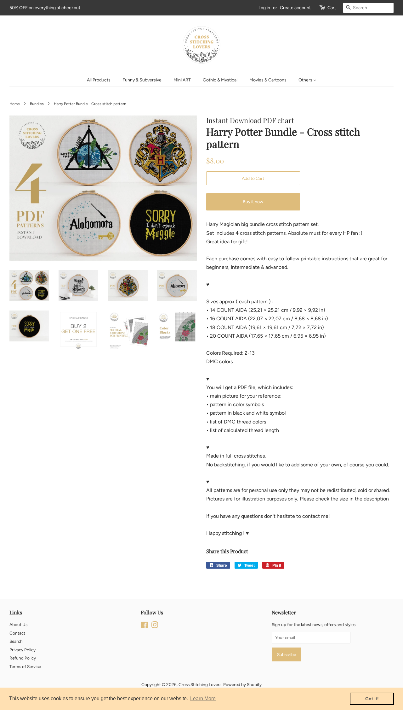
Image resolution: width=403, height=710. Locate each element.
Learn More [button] (203, 698)
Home (14, 104)
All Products (99, 80)
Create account (295, 7)
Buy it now (253, 201)
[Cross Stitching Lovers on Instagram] (154, 626)
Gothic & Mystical (220, 80)
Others (305, 80)
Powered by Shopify (242, 684)
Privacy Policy (22, 649)
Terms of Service (25, 666)
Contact (17, 633)
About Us (18, 624)
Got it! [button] (372, 698)
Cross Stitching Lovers (200, 684)
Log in (264, 7)
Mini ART (182, 80)
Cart (331, 7)
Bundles (37, 104)
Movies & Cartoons (268, 80)
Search (16, 641)
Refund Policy (22, 657)
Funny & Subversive (142, 80)
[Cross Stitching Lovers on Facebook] (144, 626)
